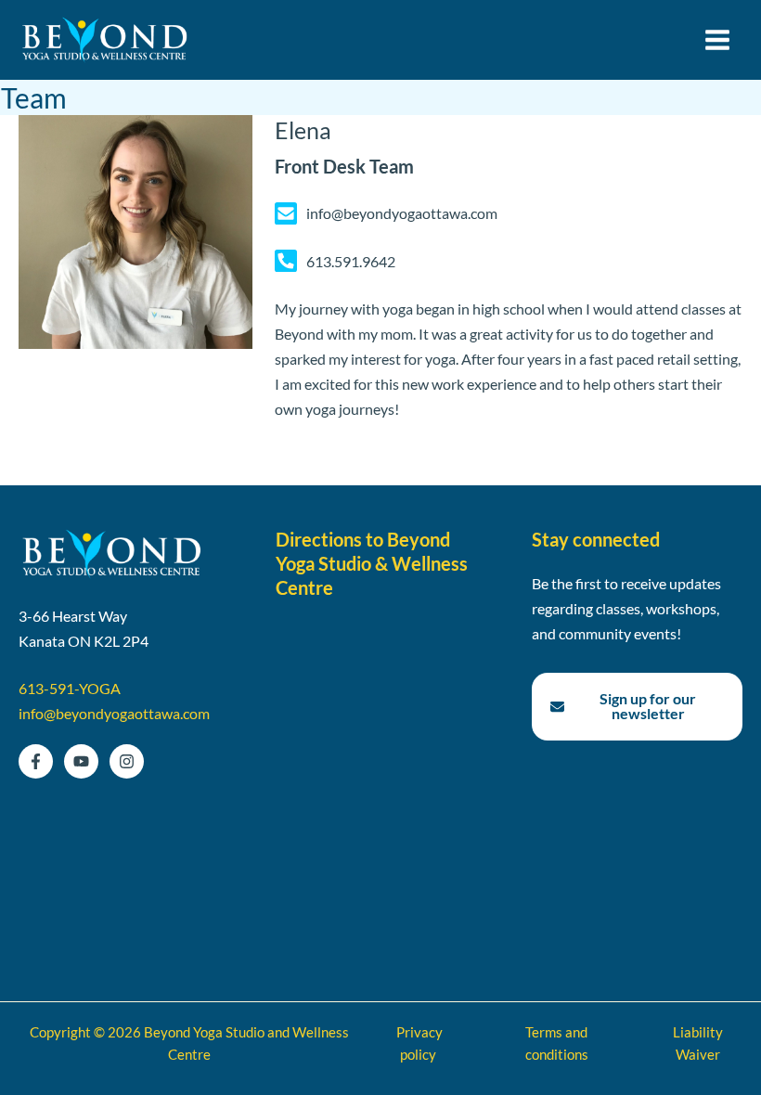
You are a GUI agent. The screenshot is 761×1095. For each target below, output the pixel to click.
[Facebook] (36, 761)
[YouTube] (81, 761)
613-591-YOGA (70, 688)
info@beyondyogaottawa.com (114, 713)
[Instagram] (127, 761)
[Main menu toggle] (716, 40)
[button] (637, 707)
